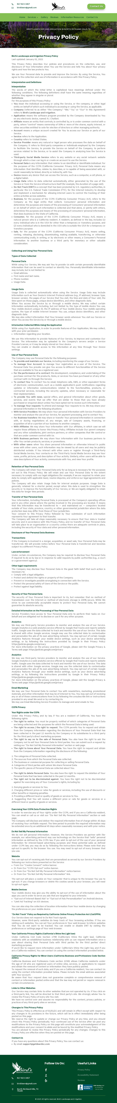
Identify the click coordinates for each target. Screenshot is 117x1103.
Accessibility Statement (88, 1075)
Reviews (54, 18)
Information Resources (72, 18)
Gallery (44, 18)
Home (22, 18)
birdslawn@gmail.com (27, 8)
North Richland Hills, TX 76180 (27, 1090)
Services (32, 18)
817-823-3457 (23, 4)
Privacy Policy (84, 1070)
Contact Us (96, 6)
